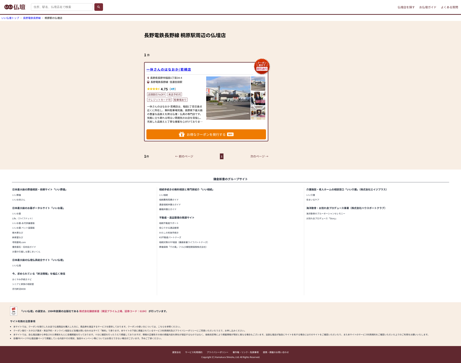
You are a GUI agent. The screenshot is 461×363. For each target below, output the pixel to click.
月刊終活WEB (19, 288)
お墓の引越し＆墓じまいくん (26, 251)
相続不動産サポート (169, 223)
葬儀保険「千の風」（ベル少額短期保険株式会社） (183, 246)
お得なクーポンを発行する (209, 134)
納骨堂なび (17, 237)
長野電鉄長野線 (32, 18)
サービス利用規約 (193, 352)
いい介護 (310, 194)
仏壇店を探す (406, 7)
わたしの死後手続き (169, 232)
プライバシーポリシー (217, 352)
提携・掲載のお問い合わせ (276, 352)
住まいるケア (312, 199)
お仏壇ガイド (428, 7)
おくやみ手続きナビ (22, 279)
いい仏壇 (16, 265)
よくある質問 (449, 7)
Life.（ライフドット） (23, 218)
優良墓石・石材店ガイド (24, 246)
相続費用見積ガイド (169, 199)
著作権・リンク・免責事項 (246, 352)
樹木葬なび (17, 232)
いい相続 (163, 194)
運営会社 (176, 352)
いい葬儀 (16, 194)
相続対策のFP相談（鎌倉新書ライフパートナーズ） (184, 242)
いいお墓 (16, 213)
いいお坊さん (18, 199)
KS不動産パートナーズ (170, 237)
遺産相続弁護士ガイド (170, 204)
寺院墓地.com (19, 242)
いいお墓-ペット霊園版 (23, 227)
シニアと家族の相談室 (23, 283)
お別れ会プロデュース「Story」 (321, 218)
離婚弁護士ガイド (167, 209)
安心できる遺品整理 (169, 227)
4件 (173, 89)
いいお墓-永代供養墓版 (23, 223)
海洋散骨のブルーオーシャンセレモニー (325, 213)
